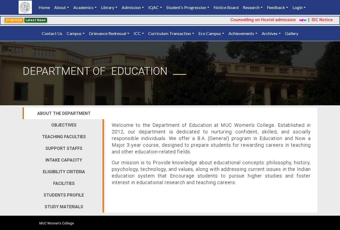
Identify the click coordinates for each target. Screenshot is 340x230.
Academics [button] (83, 7)
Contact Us (52, 33)
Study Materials (64, 206)
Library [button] (107, 7)
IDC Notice (317, 19)
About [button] (60, 7)
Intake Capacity (63, 160)
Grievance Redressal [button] (107, 33)
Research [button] (251, 7)
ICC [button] (137, 33)
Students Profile (64, 195)
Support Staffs (63, 148)
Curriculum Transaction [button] (169, 33)
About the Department (64, 113)
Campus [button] (74, 33)
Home (45, 7)
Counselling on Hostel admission (258, 19)
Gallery (291, 33)
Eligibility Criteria (64, 171)
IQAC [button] (153, 7)
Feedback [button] (276, 7)
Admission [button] (131, 7)
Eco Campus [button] (209, 33)
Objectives (63, 125)
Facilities (64, 183)
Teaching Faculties (64, 136)
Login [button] (297, 7)
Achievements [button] (241, 33)
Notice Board (226, 7)
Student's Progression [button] (186, 7)
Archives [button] (270, 33)
